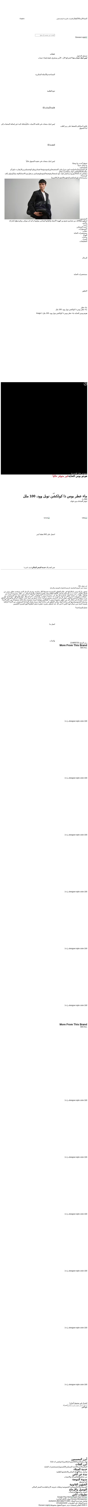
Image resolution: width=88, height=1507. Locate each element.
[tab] (71, 324)
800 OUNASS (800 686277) (59, 1501)
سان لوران (78, 178)
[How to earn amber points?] (71, 543)
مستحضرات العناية (51, 1467)
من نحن (84, 1477)
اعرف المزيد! (28, 567)
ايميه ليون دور (69, 169)
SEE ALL (83, 648)
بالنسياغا (78, 1462)
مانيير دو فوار (33, 173)
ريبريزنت (84, 178)
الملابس (84, 1467)
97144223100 (61, 1503)
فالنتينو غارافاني (59, 178)
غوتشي (49, 173)
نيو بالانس (25, 173)
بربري (24, 169)
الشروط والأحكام (81, 1487)
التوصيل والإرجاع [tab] (55, 588)
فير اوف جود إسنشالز (59, 173)
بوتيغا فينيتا (41, 169)
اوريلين (49, 169)
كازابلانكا (83, 171)
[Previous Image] (71, 341)
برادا (82, 175)
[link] (42, 58)
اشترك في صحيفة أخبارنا (78, 1403)
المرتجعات (72, 1492)
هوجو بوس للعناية (77, 475)
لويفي (39, 173)
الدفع (66, 1472)
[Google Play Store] (65, 1497)
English (22, 18)
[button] (82, 56)
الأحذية (79, 1467)
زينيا (52, 178)
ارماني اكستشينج (58, 169)
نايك (21, 173)
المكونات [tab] (62, 588)
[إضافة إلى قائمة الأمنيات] (62, 578)
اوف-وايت (17, 173)
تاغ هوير (67, 178)
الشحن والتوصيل (81, 1492)
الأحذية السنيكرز (71, 1467)
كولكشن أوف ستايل (73, 171)
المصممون (83, 219)
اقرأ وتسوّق (83, 1482)
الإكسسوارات (62, 1467)
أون (13, 173)
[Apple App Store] (80, 1497)
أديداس (76, 169)
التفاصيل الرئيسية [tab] (70, 588)
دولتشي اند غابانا (81, 173)
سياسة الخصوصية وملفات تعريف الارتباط (60, 1487)
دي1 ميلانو (63, 171)
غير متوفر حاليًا (82, 586)
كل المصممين (82, 169)
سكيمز (72, 178)
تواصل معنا (83, 1472)
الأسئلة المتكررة (73, 1472)
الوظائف (79, 1477)
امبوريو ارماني (71, 173)
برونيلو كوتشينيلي (31, 169)
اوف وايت (84, 1462)
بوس (46, 169)
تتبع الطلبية (60, 1472)
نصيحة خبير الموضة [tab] (81, 588)
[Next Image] (71, 374)
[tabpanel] (44, 598)
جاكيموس (44, 173)
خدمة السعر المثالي (39, 1487)
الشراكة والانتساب (70, 1477)
